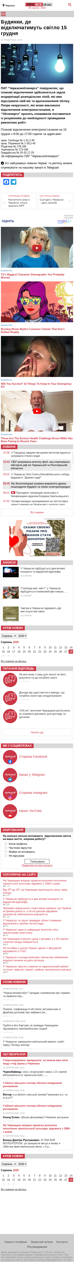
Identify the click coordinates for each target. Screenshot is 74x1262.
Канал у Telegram (32, 774)
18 (18, 651)
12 (60, 647)
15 (3, 651)
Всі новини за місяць (13, 661)
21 (34, 651)
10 (50, 647)
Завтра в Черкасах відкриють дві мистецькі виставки (40, 610)
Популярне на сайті (19, 874)
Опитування (13, 830)
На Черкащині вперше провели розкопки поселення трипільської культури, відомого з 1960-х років (34, 882)
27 (65, 651)
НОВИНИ (9, 446)
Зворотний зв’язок (42, 1241)
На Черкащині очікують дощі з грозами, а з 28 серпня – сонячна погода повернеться (36, 940)
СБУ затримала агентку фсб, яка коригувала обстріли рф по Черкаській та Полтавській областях (40, 465)
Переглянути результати (37, 865)
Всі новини (37, 512)
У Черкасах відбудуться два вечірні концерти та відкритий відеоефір (42, 570)
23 (44, 651)
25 (55, 651)
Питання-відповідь (18, 668)
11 (55, 647)
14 (71, 647)
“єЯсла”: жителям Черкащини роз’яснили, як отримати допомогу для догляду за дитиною (44, 714)
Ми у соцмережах (17, 745)
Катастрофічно (18, 843)
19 (24, 651)
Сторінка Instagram (33, 793)
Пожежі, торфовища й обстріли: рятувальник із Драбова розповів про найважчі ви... (32, 1011)
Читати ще (37, 732)
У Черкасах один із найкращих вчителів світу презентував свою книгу (30, 931)
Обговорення (14, 1054)
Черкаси (10, 5)
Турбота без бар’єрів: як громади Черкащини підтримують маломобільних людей (30, 1027)
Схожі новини (14, 981)
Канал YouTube (30, 811)
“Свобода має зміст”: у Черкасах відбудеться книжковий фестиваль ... (43, 590)
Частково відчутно (20, 847)
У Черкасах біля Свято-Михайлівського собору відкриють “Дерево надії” (40, 476)
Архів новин (13, 627)
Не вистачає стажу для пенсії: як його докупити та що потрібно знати (42, 676)
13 (65, 647)
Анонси (9, 562)
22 (39, 651)
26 (60, 651)
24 (50, 651)
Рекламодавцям (37, 1246)
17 (13, 651)
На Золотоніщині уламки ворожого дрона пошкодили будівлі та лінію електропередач (40, 485)
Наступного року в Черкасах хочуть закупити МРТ (19, 202)
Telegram (53, 167)
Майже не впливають (22, 851)
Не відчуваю (16, 855)
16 (8, 651)
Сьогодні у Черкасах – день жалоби (52, 201)
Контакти (62, 1241)
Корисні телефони (16, 1241)
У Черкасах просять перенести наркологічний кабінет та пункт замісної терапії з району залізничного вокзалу (37, 968)
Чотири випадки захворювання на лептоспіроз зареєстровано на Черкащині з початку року (39, 503)
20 (29, 651)
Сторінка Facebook (33, 756)
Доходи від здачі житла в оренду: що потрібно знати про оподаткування (41, 694)
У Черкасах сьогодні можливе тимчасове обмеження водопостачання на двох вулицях (35, 959)
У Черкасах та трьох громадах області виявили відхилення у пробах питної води (32, 922)
